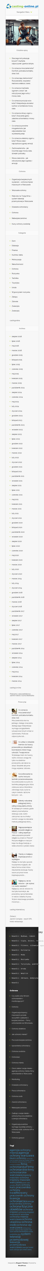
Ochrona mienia (18, 1063)
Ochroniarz (16, 1057)
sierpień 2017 (16, 620)
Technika (15, 278)
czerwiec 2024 (17, 397)
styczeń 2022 (17, 462)
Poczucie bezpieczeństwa (22, 1040)
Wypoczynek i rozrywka (21, 292)
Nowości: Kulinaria (21, 950)
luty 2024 (15, 406)
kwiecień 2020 (17, 560)
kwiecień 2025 (17, 378)
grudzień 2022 (17, 444)
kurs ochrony (23, 1185)
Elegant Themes (22, 1263)
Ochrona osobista (18, 1051)
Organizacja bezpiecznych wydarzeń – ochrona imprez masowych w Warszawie (22, 182)
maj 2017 (15, 634)
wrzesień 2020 (17, 537)
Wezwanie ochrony (19, 190)
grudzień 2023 (17, 416)
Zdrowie (15, 301)
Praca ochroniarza (18, 1091)
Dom (14, 241)
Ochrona (15, 213)
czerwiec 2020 (17, 551)
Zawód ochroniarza (19, 1102)
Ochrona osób (17, 1096)
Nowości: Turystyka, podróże (25, 964)
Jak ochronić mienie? (19, 1034)
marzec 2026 (17, 350)
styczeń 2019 (17, 588)
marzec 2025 (17, 383)
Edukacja (15, 246)
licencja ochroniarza (17, 1200)
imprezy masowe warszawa (20, 1181)
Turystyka (15, 283)
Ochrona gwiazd (18, 1138)
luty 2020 (15, 569)
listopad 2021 (17, 471)
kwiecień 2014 (17, 676)
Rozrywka (15, 274)
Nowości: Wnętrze (20, 973)
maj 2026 (15, 346)
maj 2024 (15, 402)
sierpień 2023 (17, 434)
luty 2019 (15, 583)
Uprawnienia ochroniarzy (21, 1046)
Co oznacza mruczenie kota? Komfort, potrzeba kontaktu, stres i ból (23, 70)
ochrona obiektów (21, 1221)
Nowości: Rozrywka (20, 959)
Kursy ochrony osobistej (21, 224)
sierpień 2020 (17, 541)
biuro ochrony (18, 1158)
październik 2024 (18, 388)
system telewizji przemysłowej (20, 1236)
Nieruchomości (17, 264)
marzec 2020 (17, 565)
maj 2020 (15, 555)
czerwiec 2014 (17, 667)
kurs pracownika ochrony (20, 1189)
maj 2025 (15, 374)
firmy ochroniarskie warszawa (22, 1172)
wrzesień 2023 (17, 430)
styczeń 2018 (17, 607)
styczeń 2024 (17, 411)
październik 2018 (18, 597)
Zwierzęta (15, 306)
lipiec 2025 (16, 364)
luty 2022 (15, 458)
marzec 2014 (17, 681)
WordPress (22, 1265)
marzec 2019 (17, 579)
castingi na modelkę (15, 1164)
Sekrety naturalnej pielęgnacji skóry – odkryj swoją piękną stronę (22, 803)
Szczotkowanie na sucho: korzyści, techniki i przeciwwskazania (22, 776)
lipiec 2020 (16, 546)
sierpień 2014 (17, 658)
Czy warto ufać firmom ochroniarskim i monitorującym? (20, 998)
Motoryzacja (16, 260)
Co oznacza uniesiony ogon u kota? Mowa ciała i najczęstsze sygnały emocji (23, 141)
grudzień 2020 (17, 523)
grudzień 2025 (17, 355)
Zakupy (14, 297)
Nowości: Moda (18, 955)
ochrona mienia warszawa (19, 1218)
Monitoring (16, 1079)
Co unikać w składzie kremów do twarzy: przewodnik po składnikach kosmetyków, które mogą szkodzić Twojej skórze (23, 747)
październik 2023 (18, 425)
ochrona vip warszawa (20, 1226)
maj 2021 (15, 499)
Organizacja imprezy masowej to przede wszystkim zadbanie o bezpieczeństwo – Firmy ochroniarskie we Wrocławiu (22, 1018)
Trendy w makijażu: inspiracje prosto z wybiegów (22, 856)
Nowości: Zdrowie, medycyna (25, 978)
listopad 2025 (17, 360)
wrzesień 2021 (17, 481)
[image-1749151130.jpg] (22, 45)
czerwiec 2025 (17, 369)
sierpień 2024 (17, 392)
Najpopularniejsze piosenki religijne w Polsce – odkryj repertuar (22, 830)
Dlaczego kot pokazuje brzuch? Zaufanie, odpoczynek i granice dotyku (23, 61)
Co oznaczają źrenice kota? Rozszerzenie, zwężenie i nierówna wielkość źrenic (22, 80)
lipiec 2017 (16, 625)
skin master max (26, 1230)
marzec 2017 (16, 644)
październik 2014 (18, 648)
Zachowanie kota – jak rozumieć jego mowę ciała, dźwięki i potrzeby (22, 150)
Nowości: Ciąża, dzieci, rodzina (27, 941)
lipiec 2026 (16, 341)
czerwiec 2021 (17, 495)
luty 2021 (15, 513)
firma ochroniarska (18, 1165)
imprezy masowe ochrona (20, 1176)
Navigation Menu (23, 12)
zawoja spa (17, 1250)
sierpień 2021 (16, 485)
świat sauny (27, 1250)
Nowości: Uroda (19, 969)
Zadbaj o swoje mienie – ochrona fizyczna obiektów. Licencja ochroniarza (22, 1116)
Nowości (15, 983)
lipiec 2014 (16, 662)
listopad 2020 (17, 527)
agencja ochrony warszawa (22, 1154)
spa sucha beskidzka (19, 1231)
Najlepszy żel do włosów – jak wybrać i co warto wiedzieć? (23, 883)
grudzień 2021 (17, 467)
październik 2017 (18, 611)
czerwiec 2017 (17, 630)
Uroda (14, 287)
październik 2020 (18, 532)
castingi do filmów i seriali (24, 1162)
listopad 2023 (17, 420)
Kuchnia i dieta (17, 255)
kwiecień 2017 (17, 639)
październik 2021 (18, 476)
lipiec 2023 (16, 439)
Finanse (15, 250)
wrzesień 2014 (17, 653)
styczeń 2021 (17, 518)
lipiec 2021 (16, 490)
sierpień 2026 (17, 336)
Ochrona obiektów (19, 1029)
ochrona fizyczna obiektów (21, 1208)
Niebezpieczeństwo (19, 218)
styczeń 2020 (17, 574)
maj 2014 (15, 672)
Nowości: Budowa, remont (23, 936)
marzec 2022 (17, 453)
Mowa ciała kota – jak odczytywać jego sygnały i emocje (22, 160)
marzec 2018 (17, 602)
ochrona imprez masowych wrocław (22, 1213)
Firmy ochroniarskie (22, 1168)
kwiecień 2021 (17, 504)
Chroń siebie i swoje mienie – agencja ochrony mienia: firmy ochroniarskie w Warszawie (23, 1071)
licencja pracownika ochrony (22, 1202)
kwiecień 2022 (17, 448)
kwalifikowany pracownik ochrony (22, 1194)
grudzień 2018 (17, 593)
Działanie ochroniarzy (20, 207)
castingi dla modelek (23, 1160)
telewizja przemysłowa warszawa (18, 1245)
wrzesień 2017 (17, 616)
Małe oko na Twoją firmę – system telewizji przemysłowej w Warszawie (22, 198)
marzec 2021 (16, 509)
